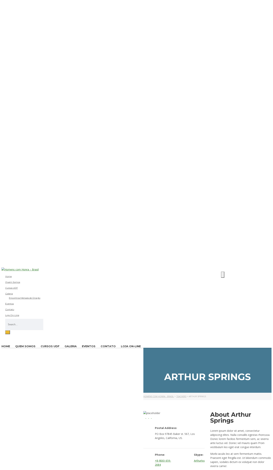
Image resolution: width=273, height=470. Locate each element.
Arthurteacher (202, 460)
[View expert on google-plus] (153, 417)
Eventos (9, 303)
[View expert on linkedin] (147, 417)
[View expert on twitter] (150, 417)
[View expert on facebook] (144, 417)
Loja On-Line (12, 315)
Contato (9, 309)
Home (8, 276)
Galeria (9, 293)
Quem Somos (12, 282)
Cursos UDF (11, 287)
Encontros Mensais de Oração (24, 297)
